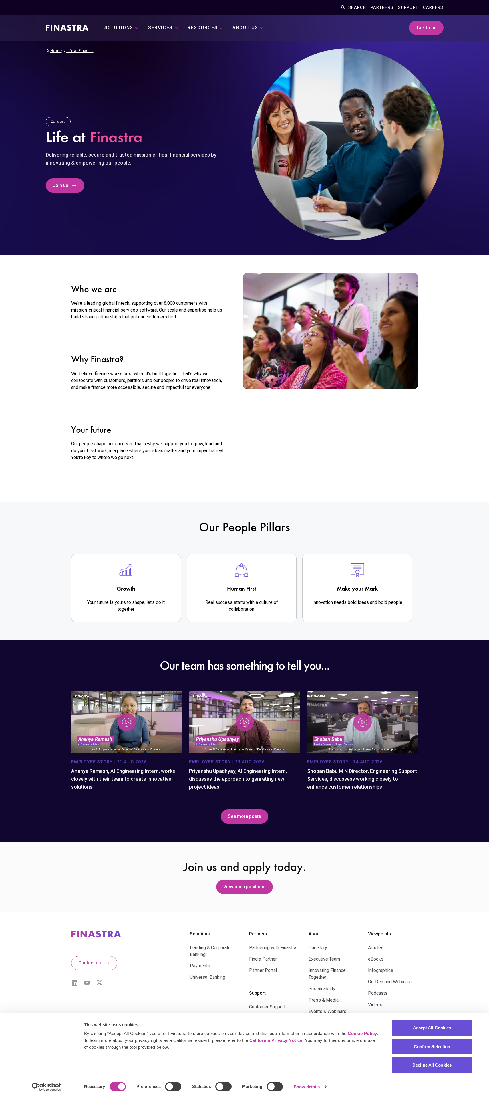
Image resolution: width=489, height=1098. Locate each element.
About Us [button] (245, 27)
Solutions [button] (118, 27)
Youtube (87, 982)
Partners (382, 7)
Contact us (89, 963)
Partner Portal (263, 970)
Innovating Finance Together (327, 974)
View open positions (244, 886)
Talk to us (426, 27)
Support (408, 7)
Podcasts (377, 993)
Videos (375, 1004)
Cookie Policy (362, 1033)
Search (357, 7)
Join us (60, 185)
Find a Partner (263, 959)
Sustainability (322, 988)
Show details (307, 1086)
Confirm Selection (432, 1046)
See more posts (244, 816)
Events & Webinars (327, 1011)
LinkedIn (74, 982)
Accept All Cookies (432, 1027)
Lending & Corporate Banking (210, 951)
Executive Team (324, 959)
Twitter (99, 982)
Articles (375, 947)
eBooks (375, 959)
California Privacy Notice (276, 1040)
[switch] (173, 1086)
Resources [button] (203, 27)
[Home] (67, 28)
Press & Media (324, 1000)
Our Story (318, 947)
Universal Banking (207, 977)
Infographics (380, 970)
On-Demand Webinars (390, 981)
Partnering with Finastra (272, 947)
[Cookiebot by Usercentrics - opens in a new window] (46, 1087)
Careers (433, 7)
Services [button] (160, 27)
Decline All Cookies (432, 1065)
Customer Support (267, 1007)
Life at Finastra (80, 50)
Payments (200, 965)
